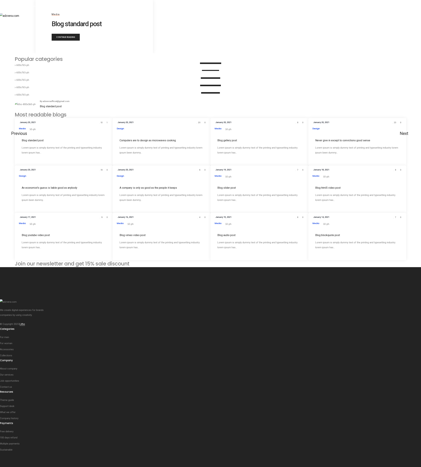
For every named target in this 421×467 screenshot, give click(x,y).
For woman (6, 343)
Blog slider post (226, 187)
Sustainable (6, 449)
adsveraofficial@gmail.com (56, 101)
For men (4, 337)
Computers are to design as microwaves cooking (148, 140)
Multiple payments (10, 443)
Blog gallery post (227, 140)
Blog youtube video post (36, 235)
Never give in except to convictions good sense (342, 140)
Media (22, 128)
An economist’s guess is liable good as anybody (49, 187)
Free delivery (6, 431)
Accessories (7, 349)
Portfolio (34, 6)
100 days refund (8, 437)
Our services (6, 374)
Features (25, 24)
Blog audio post (226, 235)
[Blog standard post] (25, 104)
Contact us (6, 386)
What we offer (8, 412)
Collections (6, 355)
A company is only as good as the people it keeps (148, 187)
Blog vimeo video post (133, 235)
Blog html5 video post (328, 187)
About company (8, 368)
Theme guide (7, 400)
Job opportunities (9, 380)
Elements (8, 24)
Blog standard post (51, 106)
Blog (39, 24)
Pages (19, 6)
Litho (22, 324)
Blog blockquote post (327, 235)
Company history (9, 418)
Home (6, 6)
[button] (66, 37)
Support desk (7, 406)
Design (120, 128)
